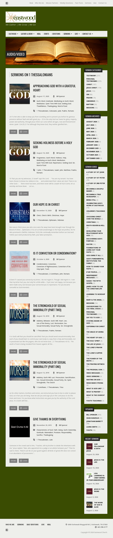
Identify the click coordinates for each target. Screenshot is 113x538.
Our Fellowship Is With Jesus (95, 447)
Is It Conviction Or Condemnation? (54, 253)
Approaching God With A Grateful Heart (54, 88)
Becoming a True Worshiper (93, 195)
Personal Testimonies (91, 80)
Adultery (40, 321)
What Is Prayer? (93, 392)
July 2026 (90, 125)
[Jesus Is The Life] (89, 464)
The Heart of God (94, 337)
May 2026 (90, 132)
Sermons (88, 3)
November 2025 (92, 151)
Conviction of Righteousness (47, 266)
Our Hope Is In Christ (46, 204)
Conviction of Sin (64, 266)
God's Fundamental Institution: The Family (95, 261)
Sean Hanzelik (92, 418)
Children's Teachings (95, 211)
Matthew (67, 170)
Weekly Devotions (66, 3)
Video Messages (93, 373)
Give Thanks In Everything (49, 419)
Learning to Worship (95, 294)
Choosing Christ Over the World (93, 218)
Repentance (57, 163)
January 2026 (91, 145)
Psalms (64, 111)
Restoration (59, 323)
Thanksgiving (52, 106)
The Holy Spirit (93, 341)
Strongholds (68, 326)
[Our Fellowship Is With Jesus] (89, 448)
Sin (74, 163)
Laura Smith (91, 427)
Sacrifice (40, 435)
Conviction (52, 264)
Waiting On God (93, 380)
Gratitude (49, 101)
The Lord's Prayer (94, 347)
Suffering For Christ (95, 326)
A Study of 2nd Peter (95, 183)
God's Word (41, 101)
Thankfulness (41, 106)
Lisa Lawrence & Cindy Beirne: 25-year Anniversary (95, 476)
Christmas (55, 215)
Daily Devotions (32, 524)
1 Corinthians (41, 387)
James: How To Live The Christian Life (94, 287)
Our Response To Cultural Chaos (93, 307)
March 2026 (91, 138)
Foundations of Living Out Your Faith (93, 250)
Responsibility (66, 432)
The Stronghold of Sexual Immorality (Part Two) (49, 307)
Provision (57, 432)
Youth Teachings (94, 401)
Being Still (91, 200)
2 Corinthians (54, 274)
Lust (52, 323)
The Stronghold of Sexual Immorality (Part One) (49, 364)
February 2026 (92, 142)
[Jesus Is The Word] (89, 493)
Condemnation (42, 264)
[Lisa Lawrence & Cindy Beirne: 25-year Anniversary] (89, 477)
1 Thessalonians (42, 111)
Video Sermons (92, 376)
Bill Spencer (60, 96)
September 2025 (93, 158)
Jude (59, 111)
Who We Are (39, 3)
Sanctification (70, 377)
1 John (39, 170)
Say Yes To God (93, 317)
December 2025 (92, 148)
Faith (55, 430)
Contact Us (102, 3)
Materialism (48, 432)
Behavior (47, 321)
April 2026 (90, 135)
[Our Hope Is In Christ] (19, 221)
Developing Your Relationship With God (94, 233)
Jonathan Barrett (94, 421)
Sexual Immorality (43, 326)
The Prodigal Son (94, 370)
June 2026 (90, 128)
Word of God (62, 106)
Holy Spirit (40, 269)
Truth (47, 269)
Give (94, 3)
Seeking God (66, 104)
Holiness (59, 158)
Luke (51, 440)
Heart (61, 321)
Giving (60, 430)
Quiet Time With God (53, 104)
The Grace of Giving (95, 332)
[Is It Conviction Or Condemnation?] (19, 270)
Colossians (53, 111)
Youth (89, 430)
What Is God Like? (94, 388)
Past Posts (79, 3)
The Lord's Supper (94, 353)
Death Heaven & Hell (95, 225)
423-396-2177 (102, 527)
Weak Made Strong (94, 383)
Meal (31, 3)
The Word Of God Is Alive (98, 505)
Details (13, 132)
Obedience (90, 101)
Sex (65, 323)
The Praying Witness (95, 364)
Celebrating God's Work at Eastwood (95, 204)
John (61, 170)
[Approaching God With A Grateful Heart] (19, 103)
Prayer (89, 98)
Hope (62, 215)
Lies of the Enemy (43, 323)
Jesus (88, 91)
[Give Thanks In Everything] (19, 436)
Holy (64, 158)
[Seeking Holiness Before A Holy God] (19, 160)
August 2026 (91, 122)
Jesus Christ (91, 88)
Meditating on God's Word (63, 101)
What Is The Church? (95, 395)
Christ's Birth (46, 215)
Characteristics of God (45, 430)
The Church (50, 382)
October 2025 (92, 155)
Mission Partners (52, 3)
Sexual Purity (55, 326)
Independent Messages (91, 276)
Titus (61, 387)
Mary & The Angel (94, 300)
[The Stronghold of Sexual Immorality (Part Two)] (19, 322)
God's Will (54, 321)
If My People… (92, 272)
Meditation (41, 104)
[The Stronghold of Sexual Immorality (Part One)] (19, 379)
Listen (24, 132)
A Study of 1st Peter (95, 178)
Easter (89, 244)
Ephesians (52, 220)
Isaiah (57, 170)
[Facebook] (7, 3)
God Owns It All (93, 255)
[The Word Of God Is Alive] (89, 507)
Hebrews (60, 220)
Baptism (89, 104)
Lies (65, 321)
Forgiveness (41, 158)
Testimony (91, 76)
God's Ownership (70, 430)
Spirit (69, 380)
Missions (90, 108)
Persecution (60, 377)
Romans (71, 111)
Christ (39, 215)
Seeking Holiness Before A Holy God (52, 144)
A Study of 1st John (95, 172)
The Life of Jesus (93, 344)
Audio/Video (16, 54)
